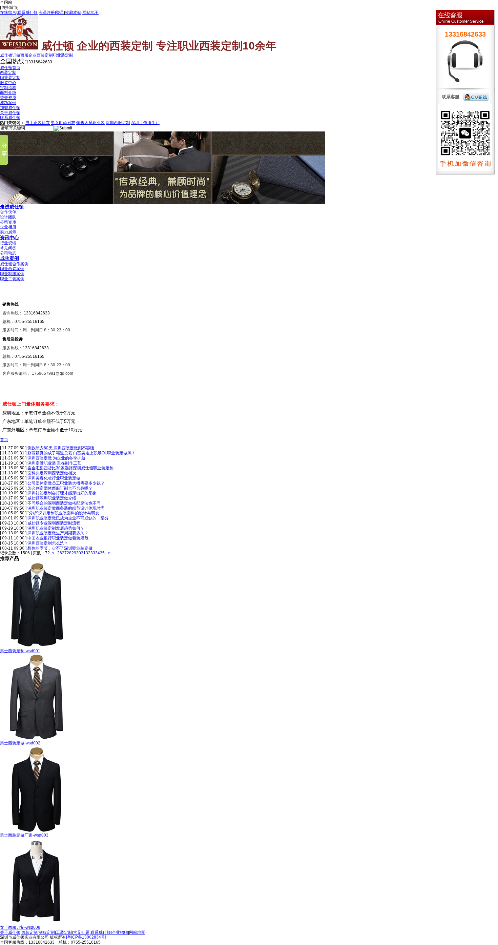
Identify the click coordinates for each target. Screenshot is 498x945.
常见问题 (81, 932)
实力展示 (8, 232)
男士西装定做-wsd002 (20, 743)
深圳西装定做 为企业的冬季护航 (56, 458)
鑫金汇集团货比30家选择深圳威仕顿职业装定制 (70, 468)
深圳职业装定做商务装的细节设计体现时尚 (66, 508)
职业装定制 (63, 55)
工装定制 (64, 932)
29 (73, 553)
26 (59, 553)
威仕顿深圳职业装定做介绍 (51, 498)
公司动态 (8, 253)
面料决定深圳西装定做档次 (51, 473)
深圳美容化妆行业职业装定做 (53, 478)
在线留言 (8, 12)
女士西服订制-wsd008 (20, 927)
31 (83, 553)
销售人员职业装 (90, 122)
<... (54, 553)
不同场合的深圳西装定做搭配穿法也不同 (64, 503)
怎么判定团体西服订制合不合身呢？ (59, 488)
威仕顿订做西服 (14, 55)
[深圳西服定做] (162, 202)
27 (64, 553)
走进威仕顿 (12, 206)
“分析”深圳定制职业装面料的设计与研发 (63, 513)
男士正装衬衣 (37, 122)
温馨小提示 (16, 390)
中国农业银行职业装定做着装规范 (57, 538)
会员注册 (47, 12)
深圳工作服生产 (145, 122)
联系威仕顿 (27, 12)
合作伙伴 (8, 212)
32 (88, 553)
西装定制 (29, 932)
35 (102, 553)
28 (69, 553)
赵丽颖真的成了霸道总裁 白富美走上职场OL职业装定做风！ (81, 453)
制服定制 (47, 932)
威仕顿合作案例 (14, 264)
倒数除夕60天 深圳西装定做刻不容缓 (60, 448)
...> (107, 553)
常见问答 (8, 248)
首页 (4, 439)
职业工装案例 (12, 278)
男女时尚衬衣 (63, 122)
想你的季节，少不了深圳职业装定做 (59, 548)
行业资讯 (8, 243)
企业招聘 (120, 932)
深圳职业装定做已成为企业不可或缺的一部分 (68, 518)
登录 (60, 12)
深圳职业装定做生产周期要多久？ (57, 533)
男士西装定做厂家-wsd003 (24, 835)
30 (78, 553)
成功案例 (9, 258)
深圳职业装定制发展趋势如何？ (55, 528)
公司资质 (8, 222)
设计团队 (8, 217)
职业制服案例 (12, 273)
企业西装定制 (40, 55)
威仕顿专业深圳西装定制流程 (53, 523)
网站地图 (90, 12)
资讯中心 (9, 237)
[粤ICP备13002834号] (86, 937)
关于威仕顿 (10, 932)
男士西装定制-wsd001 (20, 651)
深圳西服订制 (118, 122)
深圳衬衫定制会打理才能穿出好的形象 (62, 493)
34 (97, 553)
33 (92, 553)
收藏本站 (73, 12)
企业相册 (8, 227)
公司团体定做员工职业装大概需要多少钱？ (66, 483)
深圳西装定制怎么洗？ (47, 543)
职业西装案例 (12, 268)
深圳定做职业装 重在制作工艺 (54, 463)
